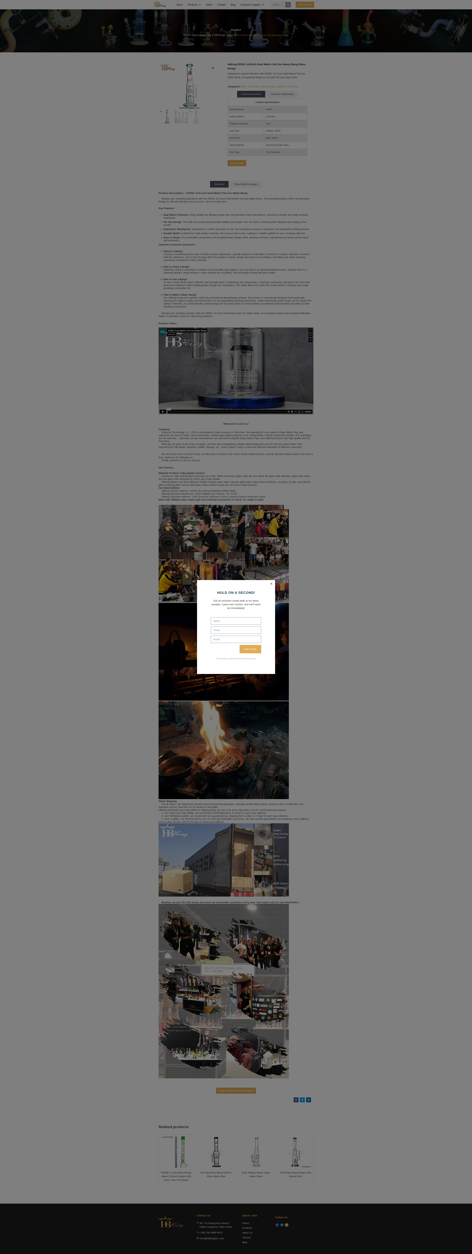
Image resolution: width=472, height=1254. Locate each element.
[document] (236, 627)
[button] (271, 584)
